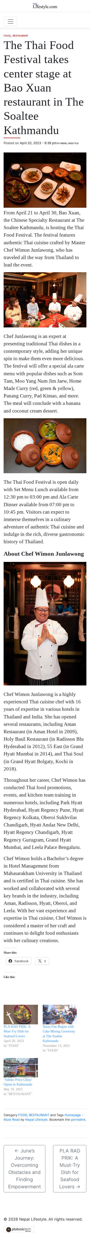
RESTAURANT (20, 35)
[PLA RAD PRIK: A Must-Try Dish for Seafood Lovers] (21, 1014)
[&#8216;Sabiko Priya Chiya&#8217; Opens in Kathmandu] (21, 1067)
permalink (78, 1119)
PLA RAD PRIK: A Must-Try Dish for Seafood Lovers (17, 1031)
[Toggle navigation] (10, 21)
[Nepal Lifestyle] (45, 5)
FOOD (7, 35)
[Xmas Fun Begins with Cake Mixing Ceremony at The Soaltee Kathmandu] (60, 1014)
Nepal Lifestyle (69, 143)
